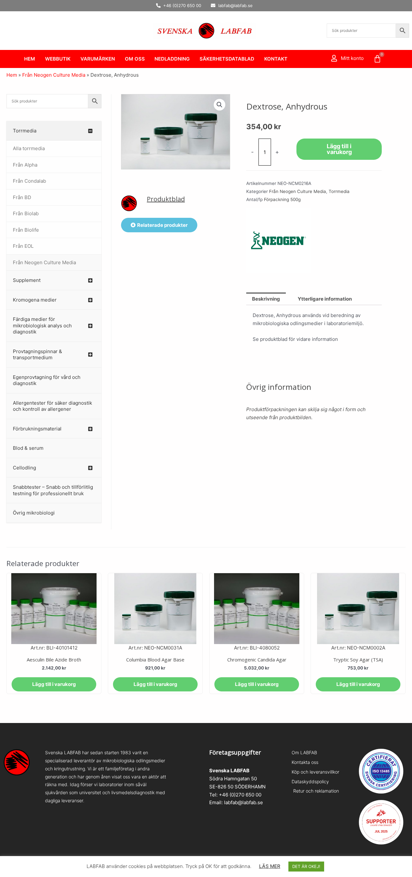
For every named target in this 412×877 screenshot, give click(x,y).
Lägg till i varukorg (339, 149)
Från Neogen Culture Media (53, 75)
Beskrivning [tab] (266, 299)
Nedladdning (172, 59)
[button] (219, 105)
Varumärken (97, 59)
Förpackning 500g (282, 199)
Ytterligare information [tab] (325, 299)
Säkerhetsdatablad (227, 59)
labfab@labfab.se (243, 802)
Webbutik (57, 59)
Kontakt (275, 59)
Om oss (135, 59)
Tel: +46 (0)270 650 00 (235, 795)
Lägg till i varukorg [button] (54, 684)
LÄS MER (269, 866)
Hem (29, 59)
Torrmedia (339, 191)
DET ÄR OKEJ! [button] (306, 866)
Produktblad (166, 199)
